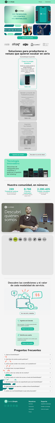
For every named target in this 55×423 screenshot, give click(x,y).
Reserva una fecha (27, 329)
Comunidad (31, 409)
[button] (27, 217)
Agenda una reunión (18, 154)
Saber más (27, 86)
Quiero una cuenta (27, 343)
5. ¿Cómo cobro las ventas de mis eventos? (16, 373)
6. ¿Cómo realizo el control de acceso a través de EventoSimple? (22, 377)
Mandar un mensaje (45, 406)
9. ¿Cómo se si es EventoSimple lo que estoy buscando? (20, 391)
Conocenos (48, 2)
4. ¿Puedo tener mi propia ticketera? (14, 368)
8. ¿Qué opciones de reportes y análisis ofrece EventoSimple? (22, 386)
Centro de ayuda (44, 409)
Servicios (31, 404)
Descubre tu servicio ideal (37, 154)
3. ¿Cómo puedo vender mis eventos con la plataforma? (20, 364)
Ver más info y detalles (27, 313)
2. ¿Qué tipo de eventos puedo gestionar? (16, 359)
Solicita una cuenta (27, 38)
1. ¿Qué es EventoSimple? (11, 354)
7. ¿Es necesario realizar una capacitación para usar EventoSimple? (23, 382)
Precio (40, 2)
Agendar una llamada (46, 404)
